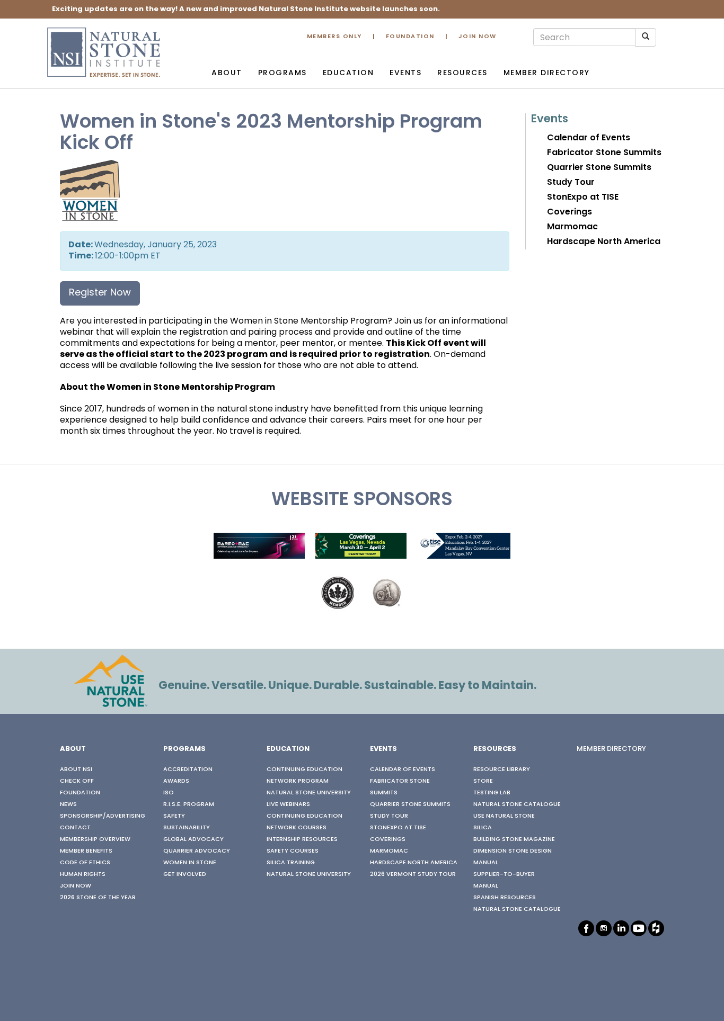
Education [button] (348, 73)
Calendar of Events (588, 138)
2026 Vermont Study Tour (413, 874)
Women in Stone (189, 862)
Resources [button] (462, 73)
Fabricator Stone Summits (604, 153)
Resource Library (501, 769)
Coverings (569, 212)
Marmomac (572, 227)
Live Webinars (288, 804)
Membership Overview (95, 839)
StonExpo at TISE (583, 197)
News (68, 804)
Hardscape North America (603, 242)
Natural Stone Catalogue (517, 804)
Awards (176, 781)
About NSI (76, 769)
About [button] (226, 73)
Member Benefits (86, 851)
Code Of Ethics (85, 862)
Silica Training (291, 862)
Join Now (477, 37)
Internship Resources (302, 839)
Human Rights (82, 874)
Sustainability (186, 827)
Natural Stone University (309, 793)
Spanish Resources (504, 897)
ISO (168, 793)
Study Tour (571, 183)
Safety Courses (293, 851)
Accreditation (188, 769)
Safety (174, 816)
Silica (482, 827)
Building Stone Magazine (514, 839)
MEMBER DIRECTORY (611, 749)
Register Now (100, 293)
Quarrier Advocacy (196, 851)
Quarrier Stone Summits (599, 168)
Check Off (77, 781)
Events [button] (405, 73)
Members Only (334, 37)
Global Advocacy (193, 839)
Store (483, 781)
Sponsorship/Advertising (102, 816)
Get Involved (184, 874)
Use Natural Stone (504, 816)
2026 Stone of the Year (98, 897)
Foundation (410, 37)
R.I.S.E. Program (188, 804)
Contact (75, 827)
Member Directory (547, 73)
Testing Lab (491, 793)
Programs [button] (282, 73)
